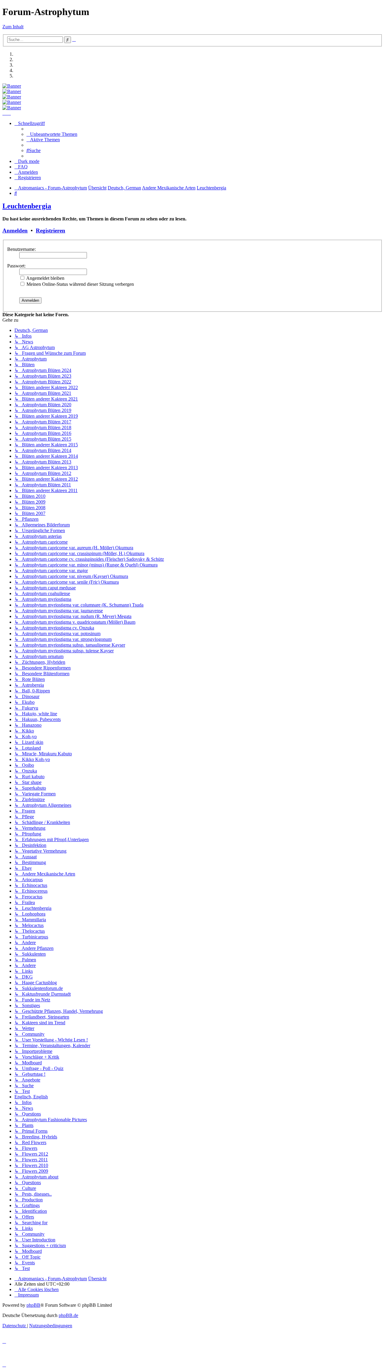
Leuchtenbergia (26, 206)
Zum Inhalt (12, 26)
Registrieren (50, 230)
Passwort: (16, 265)
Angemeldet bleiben (44, 278)
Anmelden (15, 230)
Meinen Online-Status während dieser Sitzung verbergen (79, 284)
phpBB (33, 1305)
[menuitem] (51, 134)
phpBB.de (68, 1315)
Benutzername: (21, 249)
